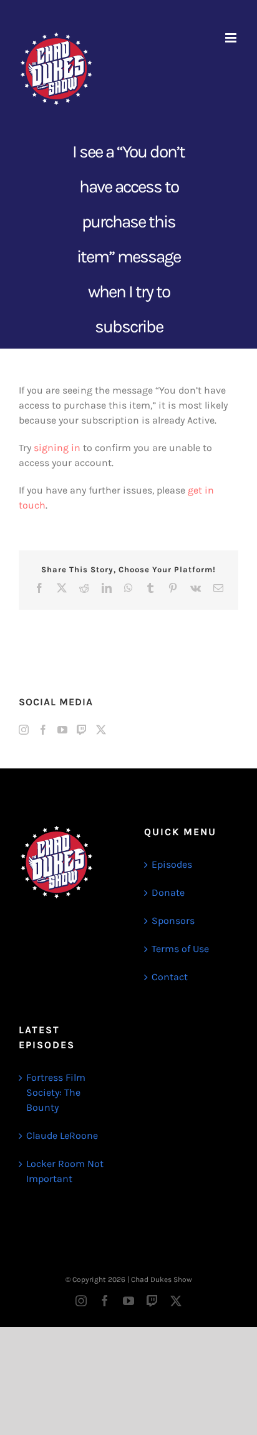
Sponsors (173, 920)
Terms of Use (180, 949)
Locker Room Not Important (65, 1171)
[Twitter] (101, 730)
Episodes (172, 864)
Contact (170, 977)
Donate (168, 892)
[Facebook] (43, 730)
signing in (57, 448)
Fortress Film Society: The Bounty (55, 1092)
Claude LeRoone (62, 1135)
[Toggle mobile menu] (231, 37)
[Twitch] (82, 730)
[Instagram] (24, 730)
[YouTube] (62, 730)
